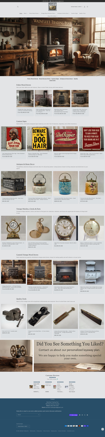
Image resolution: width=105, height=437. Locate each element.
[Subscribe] (38, 414)
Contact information (62, 430)
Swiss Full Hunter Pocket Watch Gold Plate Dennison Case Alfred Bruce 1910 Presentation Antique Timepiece (38, 244)
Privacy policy (39, 430)
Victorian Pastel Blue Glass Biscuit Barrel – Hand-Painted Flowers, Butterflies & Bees (65, 199)
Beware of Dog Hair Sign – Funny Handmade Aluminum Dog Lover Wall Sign (38, 154)
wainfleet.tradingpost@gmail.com (57, 1)
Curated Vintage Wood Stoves (27, 255)
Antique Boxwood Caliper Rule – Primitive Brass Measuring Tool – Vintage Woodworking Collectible (64, 332)
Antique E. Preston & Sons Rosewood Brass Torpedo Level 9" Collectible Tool (89, 332)
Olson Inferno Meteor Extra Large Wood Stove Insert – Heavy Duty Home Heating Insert (64, 288)
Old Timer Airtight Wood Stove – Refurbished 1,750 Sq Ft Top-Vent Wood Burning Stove (38, 288)
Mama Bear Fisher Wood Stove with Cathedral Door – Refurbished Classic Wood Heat (61, 110)
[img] (52, 377)
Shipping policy (54, 430)
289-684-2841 (45, 1)
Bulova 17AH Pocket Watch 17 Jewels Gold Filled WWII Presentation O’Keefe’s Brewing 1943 (91, 243)
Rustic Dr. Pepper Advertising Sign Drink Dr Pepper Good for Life (65, 154)
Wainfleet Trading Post (24, 430)
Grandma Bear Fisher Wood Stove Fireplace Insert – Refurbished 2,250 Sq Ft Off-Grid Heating (80, 110)
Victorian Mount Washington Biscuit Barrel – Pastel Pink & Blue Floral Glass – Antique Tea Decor (39, 199)
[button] (17, 6)
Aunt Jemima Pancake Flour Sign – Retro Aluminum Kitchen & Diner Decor (13, 154)
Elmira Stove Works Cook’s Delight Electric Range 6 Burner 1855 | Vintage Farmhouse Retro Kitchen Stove (91, 288)
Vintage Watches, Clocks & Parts (28, 209)
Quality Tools (21, 299)
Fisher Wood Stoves (23, 85)
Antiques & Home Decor (25, 164)
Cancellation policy (70, 430)
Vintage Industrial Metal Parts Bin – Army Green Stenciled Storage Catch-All (12, 199)
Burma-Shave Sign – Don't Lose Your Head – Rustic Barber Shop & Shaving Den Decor (91, 154)
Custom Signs (21, 121)
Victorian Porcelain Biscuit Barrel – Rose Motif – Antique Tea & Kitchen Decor (91, 199)
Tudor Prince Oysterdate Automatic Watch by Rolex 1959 (65, 243)
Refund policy (32, 430)
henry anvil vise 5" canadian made (9, 331)
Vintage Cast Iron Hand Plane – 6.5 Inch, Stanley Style (38, 332)
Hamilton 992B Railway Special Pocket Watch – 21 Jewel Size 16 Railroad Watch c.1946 (13, 243)
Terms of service (46, 430)
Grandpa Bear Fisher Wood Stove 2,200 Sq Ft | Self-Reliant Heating (25, 110)
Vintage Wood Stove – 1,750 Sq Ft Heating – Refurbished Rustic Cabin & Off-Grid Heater (11, 287)
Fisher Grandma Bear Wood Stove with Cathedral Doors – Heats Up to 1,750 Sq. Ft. (43, 110)
